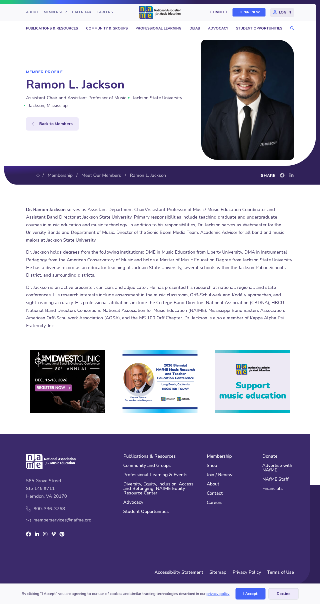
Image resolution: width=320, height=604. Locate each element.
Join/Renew (249, 12)
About (32, 12)
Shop (212, 465)
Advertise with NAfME (277, 468)
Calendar (81, 12)
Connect (219, 12)
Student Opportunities (259, 28)
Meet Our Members (101, 175)
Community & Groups (107, 28)
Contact (215, 493)
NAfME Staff (275, 479)
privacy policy (218, 593)
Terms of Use (280, 572)
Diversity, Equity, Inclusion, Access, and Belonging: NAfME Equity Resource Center (158, 489)
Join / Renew (219, 475)
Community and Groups (147, 465)
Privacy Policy (246, 572)
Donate (270, 456)
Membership (55, 12)
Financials (272, 488)
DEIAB (195, 28)
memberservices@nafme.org (63, 520)
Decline (283, 593)
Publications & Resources (52, 28)
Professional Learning (159, 28)
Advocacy (218, 28)
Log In (285, 12)
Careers (104, 12)
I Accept (250, 593)
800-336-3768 (49, 509)
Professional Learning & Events (155, 475)
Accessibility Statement (178, 572)
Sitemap (218, 572)
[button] (291, 28)
